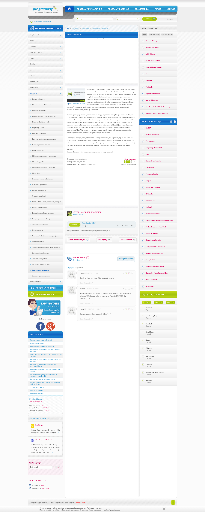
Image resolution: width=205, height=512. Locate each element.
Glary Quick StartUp (153, 240)
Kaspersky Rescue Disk (154, 148)
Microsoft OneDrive (153, 214)
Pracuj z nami (80, 502)
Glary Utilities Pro (152, 134)
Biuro (32, 41)
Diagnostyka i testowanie (41, 122)
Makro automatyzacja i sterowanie (44, 156)
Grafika (32, 64)
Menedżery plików (38, 162)
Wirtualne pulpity (38, 241)
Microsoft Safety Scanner (155, 266)
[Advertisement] (101, 61)
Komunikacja (34, 81)
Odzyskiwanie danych (40, 190)
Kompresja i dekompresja (41, 145)
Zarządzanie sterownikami (41, 264)
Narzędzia (33, 93)
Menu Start (36, 173)
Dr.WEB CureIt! (151, 280)
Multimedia (34, 87)
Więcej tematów (34, 401)
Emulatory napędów (39, 133)
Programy (75, 29)
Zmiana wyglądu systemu (41, 276)
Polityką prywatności (94, 508)
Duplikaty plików (38, 127)
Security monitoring (37, 390)
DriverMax (150, 286)
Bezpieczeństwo (35, 35)
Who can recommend (37, 393)
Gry (31, 70)
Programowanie (35, 281)
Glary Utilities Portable (154, 253)
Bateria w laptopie (38, 99)
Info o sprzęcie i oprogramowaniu (44, 139)
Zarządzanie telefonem (40, 270)
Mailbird (149, 207)
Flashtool (149, 74)
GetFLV (148, 128)
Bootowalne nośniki (39, 110)
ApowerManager (152, 100)
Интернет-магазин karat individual (42, 346)
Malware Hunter (152, 233)
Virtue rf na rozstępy (37, 387)
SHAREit (149, 80)
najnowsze (79, 268)
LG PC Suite (150, 54)
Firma (32, 58)
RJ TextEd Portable (153, 187)
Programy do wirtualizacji (41, 219)
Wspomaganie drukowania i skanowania (46, 247)
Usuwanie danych (38, 230)
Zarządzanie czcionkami (40, 253)
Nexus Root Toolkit (153, 47)
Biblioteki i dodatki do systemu (43, 105)
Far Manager (150, 141)
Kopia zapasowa (38, 150)
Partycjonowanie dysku (40, 207)
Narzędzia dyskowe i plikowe (42, 179)
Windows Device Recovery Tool (157, 113)
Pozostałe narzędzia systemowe (43, 213)
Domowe (33, 46)
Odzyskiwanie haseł (39, 196)
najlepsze (71, 268)
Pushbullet (149, 87)
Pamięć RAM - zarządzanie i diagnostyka (46, 202)
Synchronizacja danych (40, 224)
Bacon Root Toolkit (153, 60)
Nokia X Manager (152, 41)
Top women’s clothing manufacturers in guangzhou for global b (43, 375)
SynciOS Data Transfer (154, 67)
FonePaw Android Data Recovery (158, 107)
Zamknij (164, 509)
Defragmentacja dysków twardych (44, 116)
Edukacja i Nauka (36, 52)
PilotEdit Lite (150, 200)
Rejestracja (47, 21)
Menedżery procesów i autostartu (43, 167)
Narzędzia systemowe (39, 184)
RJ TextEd (149, 194)
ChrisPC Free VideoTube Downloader (159, 220)
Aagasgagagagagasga (37, 343)
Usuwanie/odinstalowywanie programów (46, 236)
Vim (147, 154)
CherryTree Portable (153, 161)
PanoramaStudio (152, 174)
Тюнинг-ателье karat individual (41, 340)
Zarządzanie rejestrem (39, 259)
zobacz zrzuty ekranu (77, 103)
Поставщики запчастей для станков (42, 379)
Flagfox (148, 181)
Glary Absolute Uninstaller (155, 247)
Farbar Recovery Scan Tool (156, 227)
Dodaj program (69, 502)
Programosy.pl (36, 502)
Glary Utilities (151, 260)
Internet (32, 76)
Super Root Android (153, 93)
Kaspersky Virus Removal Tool (157, 273)
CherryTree (150, 167)
